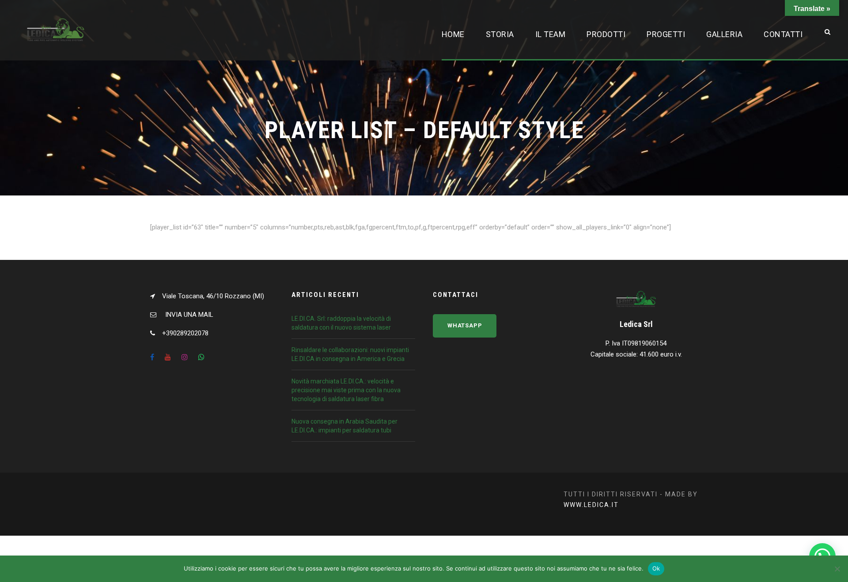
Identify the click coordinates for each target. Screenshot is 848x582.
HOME (453, 34)
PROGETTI (666, 34)
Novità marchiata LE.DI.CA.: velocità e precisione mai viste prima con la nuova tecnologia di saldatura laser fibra (346, 390)
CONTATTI (783, 34)
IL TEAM (550, 34)
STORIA (500, 34)
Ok (656, 568)
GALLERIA (724, 34)
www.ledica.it (591, 504)
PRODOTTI (606, 34)
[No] (837, 568)
